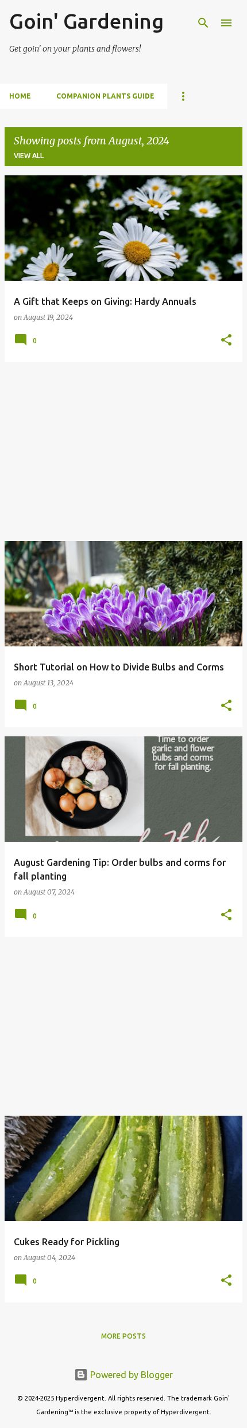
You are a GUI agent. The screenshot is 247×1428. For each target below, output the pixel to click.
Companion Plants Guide (105, 96)
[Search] (203, 23)
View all (29, 155)
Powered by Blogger (130, 1375)
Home (20, 96)
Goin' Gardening (86, 21)
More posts (123, 1336)
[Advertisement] (123, 451)
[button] (226, 340)
